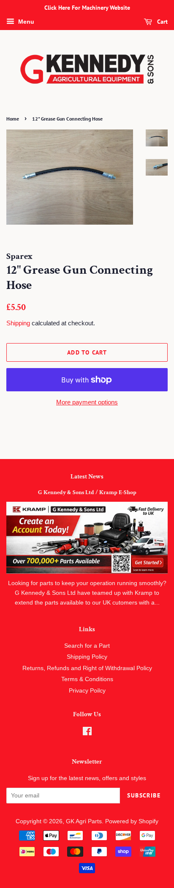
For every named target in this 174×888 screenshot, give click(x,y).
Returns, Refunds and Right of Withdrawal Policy (87, 668)
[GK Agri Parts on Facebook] (87, 733)
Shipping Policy (87, 657)
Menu (25, 21)
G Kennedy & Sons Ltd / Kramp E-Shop (87, 492)
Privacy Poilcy (87, 690)
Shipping (18, 323)
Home (12, 118)
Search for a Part (87, 646)
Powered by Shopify (131, 821)
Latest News (87, 477)
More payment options (87, 402)
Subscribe (143, 795)
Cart (161, 21)
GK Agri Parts (84, 821)
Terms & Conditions (87, 679)
